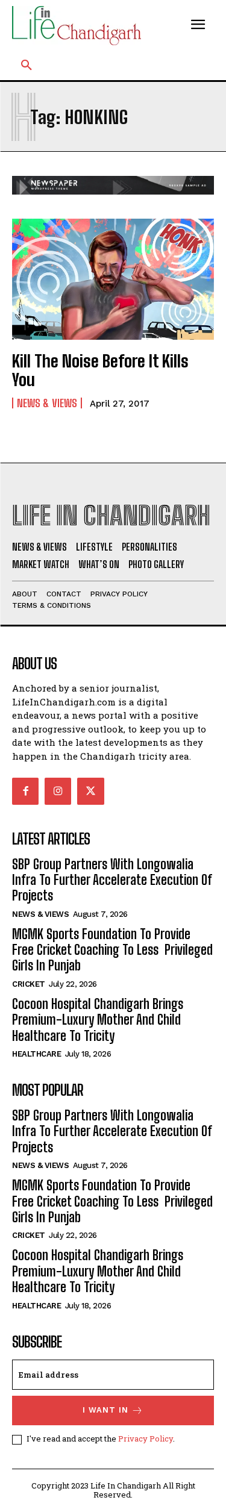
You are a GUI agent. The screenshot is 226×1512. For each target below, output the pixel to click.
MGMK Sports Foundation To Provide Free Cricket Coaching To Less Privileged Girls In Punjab (112, 950)
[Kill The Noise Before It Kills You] (113, 279)
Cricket (28, 984)
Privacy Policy (145, 1438)
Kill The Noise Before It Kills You (100, 370)
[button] (26, 65)
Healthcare (36, 1053)
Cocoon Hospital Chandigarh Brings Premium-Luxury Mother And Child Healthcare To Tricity (97, 1020)
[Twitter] (90, 791)
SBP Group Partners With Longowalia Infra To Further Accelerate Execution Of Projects (112, 880)
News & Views (47, 403)
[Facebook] (25, 791)
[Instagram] (58, 791)
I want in (105, 1409)
